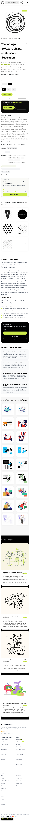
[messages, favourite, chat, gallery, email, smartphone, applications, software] (7, 409)
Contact (2, 790)
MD (9, 89)
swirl (14, 157)
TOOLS (17, 737)
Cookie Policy (19, 778)
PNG (10, 84)
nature (18, 162)
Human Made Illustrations (6, 746)
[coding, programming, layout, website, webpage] (7, 437)
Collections (3, 754)
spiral (18, 157)
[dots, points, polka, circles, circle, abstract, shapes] (7, 229)
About (2, 773)
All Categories (4, 756)
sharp (19, 155)
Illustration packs (7, 38)
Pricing (2, 778)
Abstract (7, 151)
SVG (4, 84)
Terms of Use (18, 780)
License (17, 773)
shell (22, 157)
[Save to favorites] (27, 43)
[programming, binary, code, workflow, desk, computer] (7, 464)
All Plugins (18, 744)
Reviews (2, 785)
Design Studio (20, 741)
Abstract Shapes (15, 38)
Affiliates (3, 783)
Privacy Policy (19, 775)
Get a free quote (14, 194)
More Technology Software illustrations (10, 168)
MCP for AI (18, 761)
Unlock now (18, 74)
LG (14, 89)
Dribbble (3, 801)
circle (10, 157)
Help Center (3, 788)
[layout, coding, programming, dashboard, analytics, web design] (22, 423)
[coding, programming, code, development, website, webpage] (22, 437)
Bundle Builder (19, 764)
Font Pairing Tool (19, 754)
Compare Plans (19, 767)
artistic (23, 162)
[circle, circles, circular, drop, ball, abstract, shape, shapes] (22, 214)
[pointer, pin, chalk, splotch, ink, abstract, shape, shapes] (7, 214)
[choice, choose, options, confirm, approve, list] (7, 423)
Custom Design (19, 756)
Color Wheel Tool (19, 751)
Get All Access (15, 336)
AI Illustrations (4, 749)
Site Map (17, 785)
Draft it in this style (22, 98)
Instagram (3, 799)
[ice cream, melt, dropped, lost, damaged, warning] (7, 506)
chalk (15, 155)
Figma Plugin (18, 746)
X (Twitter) (3, 796)
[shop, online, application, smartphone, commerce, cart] (22, 451)
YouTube (3, 804)
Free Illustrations (4, 744)
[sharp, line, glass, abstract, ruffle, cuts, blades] (22, 229)
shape (10, 155)
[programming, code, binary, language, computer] (7, 478)
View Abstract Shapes (15, 333)
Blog (2, 775)
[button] (22, 2)
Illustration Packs (4, 739)
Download (8, 94)
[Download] (11, 413)
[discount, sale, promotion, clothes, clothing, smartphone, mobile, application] (7, 451)
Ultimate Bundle (4, 761)
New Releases (4, 751)
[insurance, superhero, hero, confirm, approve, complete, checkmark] (22, 506)
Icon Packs (3, 741)
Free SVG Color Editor (20, 749)
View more (15, 530)
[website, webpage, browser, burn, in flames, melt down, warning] (22, 478)
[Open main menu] (27, 2)
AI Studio (19, 739)
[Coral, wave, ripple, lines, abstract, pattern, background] (7, 244)
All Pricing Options (5, 780)
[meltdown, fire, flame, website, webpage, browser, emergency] (22, 492)
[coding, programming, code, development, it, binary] (7, 519)
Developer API (19, 759)
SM (4, 89)
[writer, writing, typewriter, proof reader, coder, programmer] (7, 492)
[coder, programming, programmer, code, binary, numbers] (22, 519)
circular (23, 155)
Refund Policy (19, 783)
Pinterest (3, 806)
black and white (12, 162)
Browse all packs (5, 171)
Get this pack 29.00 (8, 107)
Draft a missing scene (15, 339)
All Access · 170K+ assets (21, 107)
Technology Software (12, 148)
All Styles (3, 759)
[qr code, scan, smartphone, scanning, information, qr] (22, 464)
